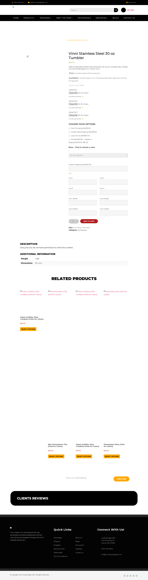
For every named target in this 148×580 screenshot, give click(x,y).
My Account (132, 2)
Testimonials (84, 18)
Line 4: (102, 188)
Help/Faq (79, 549)
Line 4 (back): (104, 209)
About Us (79, 538)
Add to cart (89, 221)
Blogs (116, 18)
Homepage (58, 538)
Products (29, 18)
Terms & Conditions (60, 556)
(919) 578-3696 (19, 2)
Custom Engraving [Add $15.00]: (80, 164)
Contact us (129, 18)
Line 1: (71, 178)
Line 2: (102, 178)
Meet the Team (63, 18)
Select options (28, 329)
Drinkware (82, 230)
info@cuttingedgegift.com (38, 2)
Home (16, 18)
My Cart (130, 10)
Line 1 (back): (73, 199)
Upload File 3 (73, 112)
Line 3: (71, 188)
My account (80, 545)
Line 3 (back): (73, 209)
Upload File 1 (73, 90)
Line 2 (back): (104, 199)
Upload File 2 (73, 101)
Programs (45, 18)
